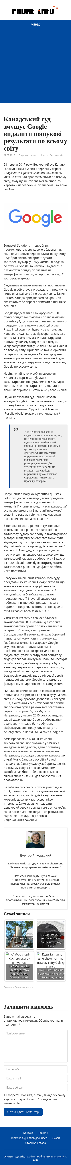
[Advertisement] (35, 67)
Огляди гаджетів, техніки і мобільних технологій (34, 1156)
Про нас (43, 1133)
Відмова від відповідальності (29, 1138)
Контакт (28, 1133)
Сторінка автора (35, 1143)
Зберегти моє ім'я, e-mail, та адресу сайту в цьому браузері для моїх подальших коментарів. (34, 1099)
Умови (56, 1138)
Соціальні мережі (28, 155)
